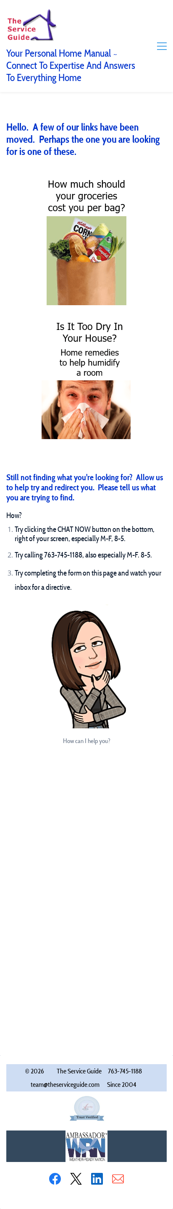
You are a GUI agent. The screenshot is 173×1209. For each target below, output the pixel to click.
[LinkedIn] (97, 1178)
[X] (76, 1178)
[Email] (118, 1178)
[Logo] (31, 24)
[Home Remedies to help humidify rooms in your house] (86, 322)
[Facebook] (55, 1178)
